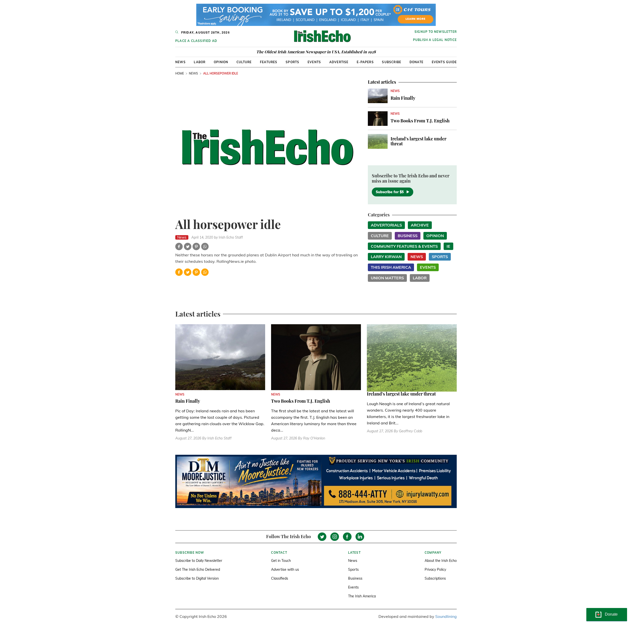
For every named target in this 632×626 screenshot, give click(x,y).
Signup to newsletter (436, 32)
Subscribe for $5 (390, 192)
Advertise (339, 62)
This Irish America (391, 267)
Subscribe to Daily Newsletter (198, 560)
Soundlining (446, 616)
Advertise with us (285, 569)
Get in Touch (281, 560)
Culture (244, 62)
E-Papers (365, 62)
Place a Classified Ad (196, 41)
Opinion (221, 62)
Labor (199, 62)
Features (268, 62)
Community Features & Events (404, 246)
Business (407, 235)
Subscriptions (435, 578)
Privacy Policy (435, 569)
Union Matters (387, 277)
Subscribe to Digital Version (197, 578)
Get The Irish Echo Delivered (197, 569)
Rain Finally (403, 98)
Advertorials (386, 225)
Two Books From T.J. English (420, 121)
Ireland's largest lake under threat (418, 141)
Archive (420, 225)
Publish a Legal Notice (435, 40)
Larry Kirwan (386, 256)
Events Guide (444, 62)
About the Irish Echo (441, 560)
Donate (416, 62)
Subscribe (391, 62)
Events (314, 62)
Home (179, 73)
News (180, 62)
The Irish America (362, 596)
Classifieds (279, 578)
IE (448, 246)
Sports (292, 62)
